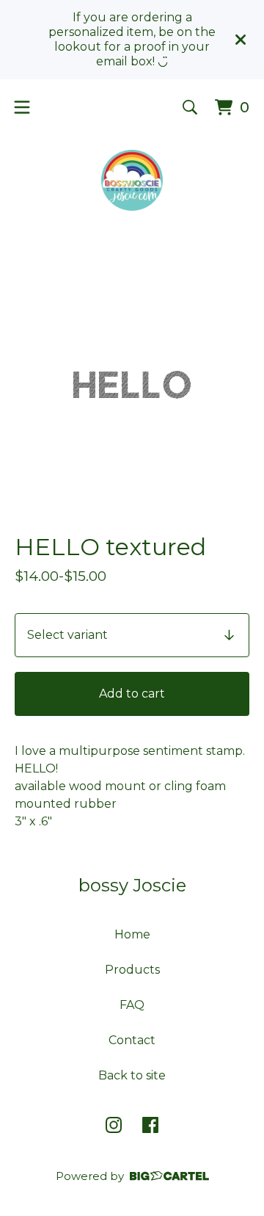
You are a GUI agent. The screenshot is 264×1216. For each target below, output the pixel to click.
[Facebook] (150, 1125)
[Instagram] (114, 1125)
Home (132, 934)
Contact (132, 1040)
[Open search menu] (190, 107)
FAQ (132, 1005)
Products (132, 970)
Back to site (132, 1075)
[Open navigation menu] (22, 107)
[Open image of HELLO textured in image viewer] (132, 384)
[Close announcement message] (240, 39)
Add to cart (132, 694)
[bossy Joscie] (131, 180)
